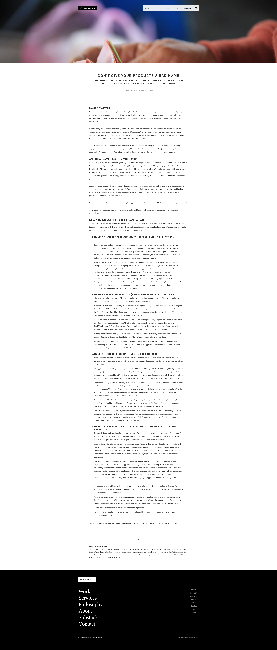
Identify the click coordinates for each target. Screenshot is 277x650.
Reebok (193, 596)
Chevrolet (194, 590)
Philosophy (167, 8)
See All (193, 612)
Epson (194, 599)
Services (156, 8)
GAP (193, 609)
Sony (193, 602)
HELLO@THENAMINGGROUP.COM (188, 637)
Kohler (193, 593)
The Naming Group (87, 8)
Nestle (193, 606)
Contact (86, 624)
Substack (187, 8)
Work (147, 8)
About (178, 8)
